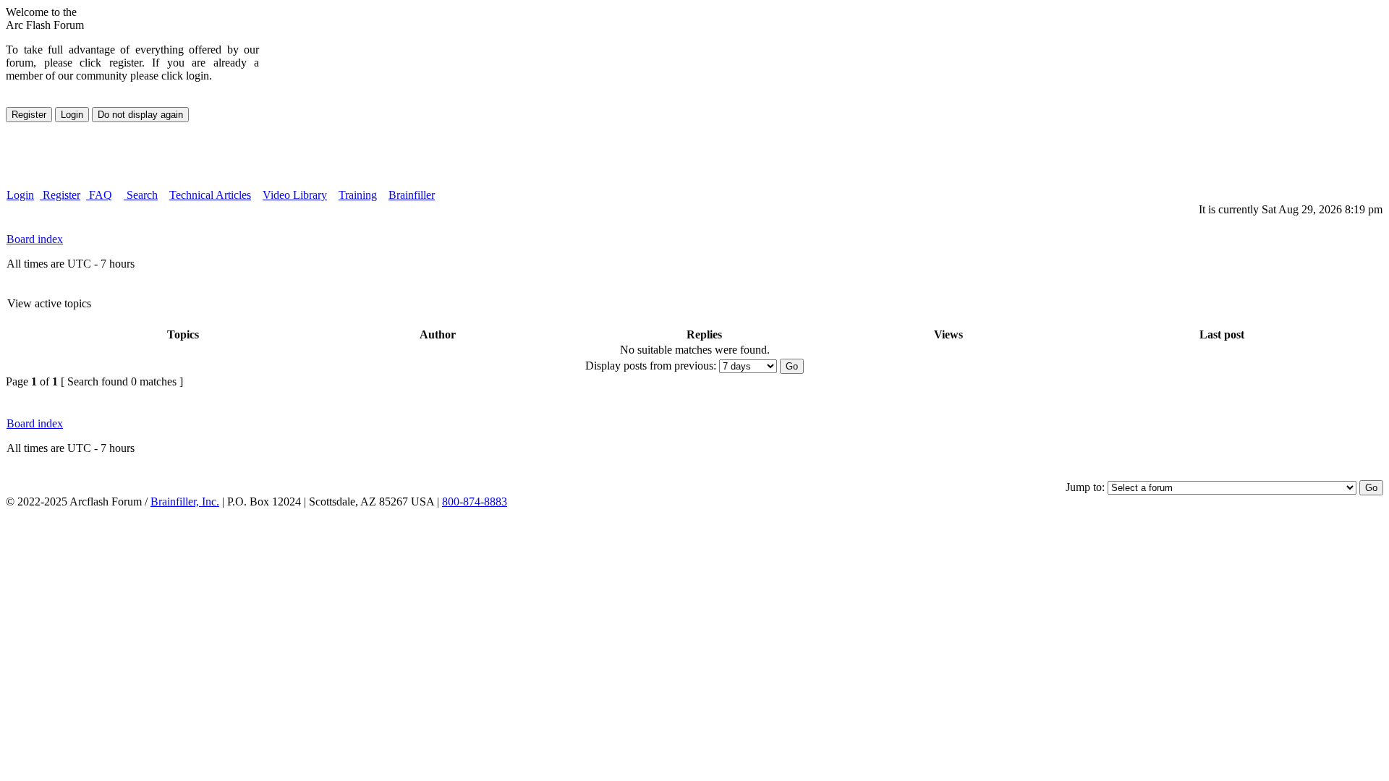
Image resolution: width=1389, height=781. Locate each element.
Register (60, 195)
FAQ (99, 195)
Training (358, 195)
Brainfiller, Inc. (184, 501)
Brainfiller (411, 195)
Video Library (295, 195)
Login (20, 195)
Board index (35, 239)
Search (141, 195)
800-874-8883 (474, 501)
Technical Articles (210, 195)
